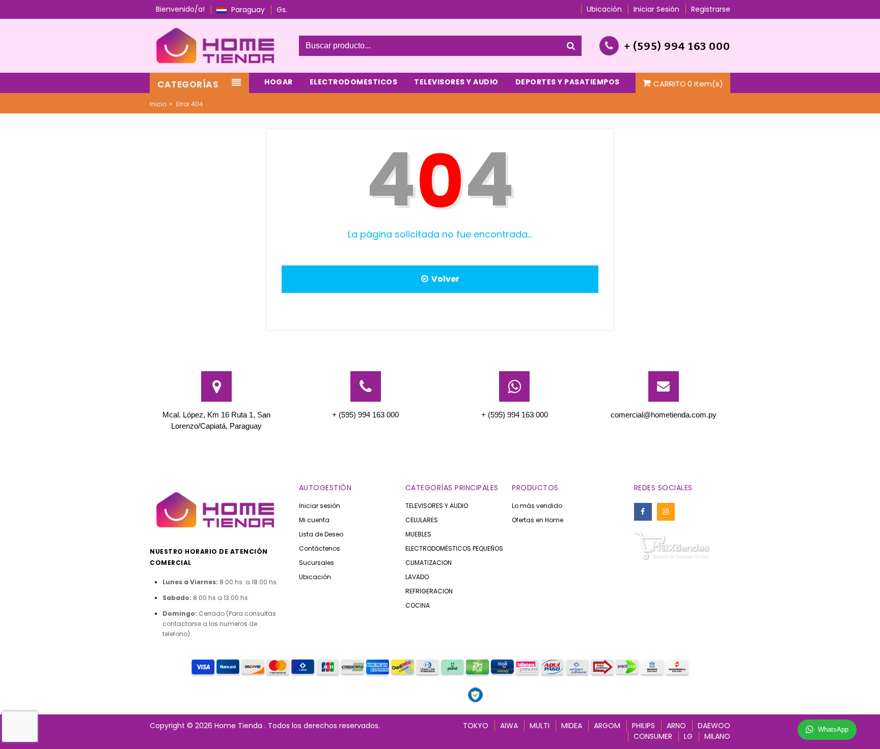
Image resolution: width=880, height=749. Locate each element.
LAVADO (417, 577)
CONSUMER (653, 736)
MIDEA (571, 726)
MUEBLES (418, 534)
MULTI (539, 726)
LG (688, 736)
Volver (443, 279)
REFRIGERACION (429, 591)
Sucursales (316, 562)
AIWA (509, 726)
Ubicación (315, 577)
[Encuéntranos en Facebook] (643, 512)
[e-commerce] (217, 45)
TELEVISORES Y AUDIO (436, 505)
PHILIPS (643, 726)
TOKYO (475, 726)
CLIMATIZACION (428, 562)
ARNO (676, 726)
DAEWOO (714, 726)
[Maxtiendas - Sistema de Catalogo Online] (672, 545)
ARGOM (607, 726)
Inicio (158, 104)
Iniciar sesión (319, 505)
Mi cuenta (314, 520)
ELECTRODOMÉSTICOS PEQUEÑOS (454, 548)
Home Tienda (239, 726)
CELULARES (421, 520)
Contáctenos (319, 548)
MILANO (717, 736)
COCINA (417, 605)
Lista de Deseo (321, 534)
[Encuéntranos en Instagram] (666, 512)
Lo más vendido (537, 505)
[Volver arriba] (869, 731)
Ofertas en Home (537, 520)
